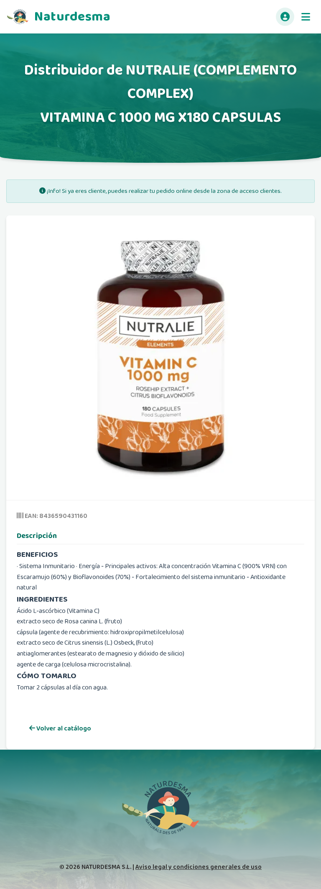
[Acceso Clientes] (285, 17)
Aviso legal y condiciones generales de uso (198, 867)
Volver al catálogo (63, 728)
